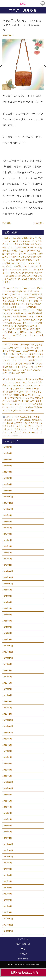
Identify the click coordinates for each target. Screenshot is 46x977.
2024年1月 (7, 639)
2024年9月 (7, 590)
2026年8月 (7, 447)
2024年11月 (7, 577)
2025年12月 (7, 496)
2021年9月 (7, 794)
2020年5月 (7, 887)
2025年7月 (7, 527)
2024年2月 (7, 633)
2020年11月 (7, 850)
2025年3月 (7, 552)
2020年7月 (7, 875)
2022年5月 (7, 763)
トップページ (23, 939)
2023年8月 (7, 670)
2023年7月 (7, 676)
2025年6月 (7, 534)
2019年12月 (7, 918)
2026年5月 (7, 465)
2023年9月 (7, 664)
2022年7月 (7, 751)
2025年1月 (7, 565)
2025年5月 (7, 540)
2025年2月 (7, 558)
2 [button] (23, 89)
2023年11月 (7, 652)
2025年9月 (7, 515)
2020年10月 (7, 856)
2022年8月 (7, 745)
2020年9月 (7, 862)
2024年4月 (7, 621)
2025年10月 (7, 509)
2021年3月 (7, 831)
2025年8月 (7, 521)
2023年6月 (7, 683)
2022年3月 (7, 776)
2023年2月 (7, 707)
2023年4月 (7, 695)
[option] (23, 66)
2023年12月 (7, 645)
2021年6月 (7, 813)
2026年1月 (7, 490)
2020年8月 (7, 869)
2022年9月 (7, 739)
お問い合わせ (23, 959)
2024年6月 (7, 608)
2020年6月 (7, 881)
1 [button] (20, 89)
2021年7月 (7, 807)
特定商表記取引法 (23, 944)
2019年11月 (7, 925)
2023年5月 (7, 689)
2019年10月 (7, 931)
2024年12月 (7, 571)
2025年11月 (7, 503)
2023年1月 (7, 714)
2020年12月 (7, 844)
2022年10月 (7, 732)
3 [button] (25, 89)
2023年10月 (7, 658)
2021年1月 (7, 838)
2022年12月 (7, 720)
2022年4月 (7, 770)
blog (23, 949)
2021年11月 (7, 788)
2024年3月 (7, 627)
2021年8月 (7, 801)
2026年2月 (7, 484)
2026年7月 (7, 453)
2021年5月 (7, 819)
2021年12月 (7, 782)
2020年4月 (7, 894)
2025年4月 (7, 546)
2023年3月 (7, 701)
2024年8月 (7, 596)
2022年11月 (7, 726)
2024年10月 (7, 583)
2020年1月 (7, 912)
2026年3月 (7, 478)
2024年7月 (7, 602)
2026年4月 (7, 472)
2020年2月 (7, 906)
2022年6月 (7, 757)
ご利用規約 (23, 954)
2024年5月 (7, 614)
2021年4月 (7, 825)
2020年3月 (7, 900)
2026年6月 (7, 459)
